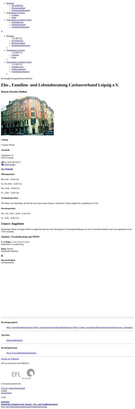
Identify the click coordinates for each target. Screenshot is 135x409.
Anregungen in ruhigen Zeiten (19, 20)
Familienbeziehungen (20, 27)
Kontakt (33, 407)
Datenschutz (42, 407)
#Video (33, 353)
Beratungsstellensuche (21, 10)
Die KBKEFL (18, 5)
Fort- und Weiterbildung (11, 407)
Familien (15, 15)
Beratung (10, 3)
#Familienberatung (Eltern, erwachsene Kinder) (36, 327)
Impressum (25, 407)
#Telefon (26, 353)
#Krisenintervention (105, 327)
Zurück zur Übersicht (10, 359)
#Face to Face (12, 353)
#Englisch (18, 340)
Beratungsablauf (18, 8)
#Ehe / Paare (11, 327)
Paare (14, 17)
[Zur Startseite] (18, 379)
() (29, 403)
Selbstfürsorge (17, 22)
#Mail (20, 353)
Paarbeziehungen (19, 24)
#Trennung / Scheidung (122, 327)
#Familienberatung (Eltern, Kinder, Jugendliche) (76, 327)
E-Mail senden (9, 164)
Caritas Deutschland (6, 391)
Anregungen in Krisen (15, 13)
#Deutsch (10, 340)
